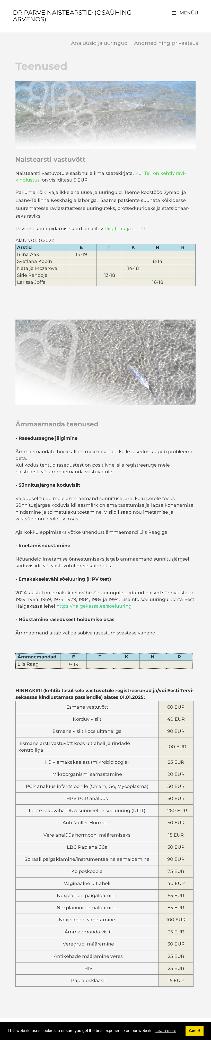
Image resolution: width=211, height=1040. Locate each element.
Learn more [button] (165, 1030)
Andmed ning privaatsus (166, 43)
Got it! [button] (194, 1031)
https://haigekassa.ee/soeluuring (93, 606)
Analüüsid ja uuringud (99, 43)
